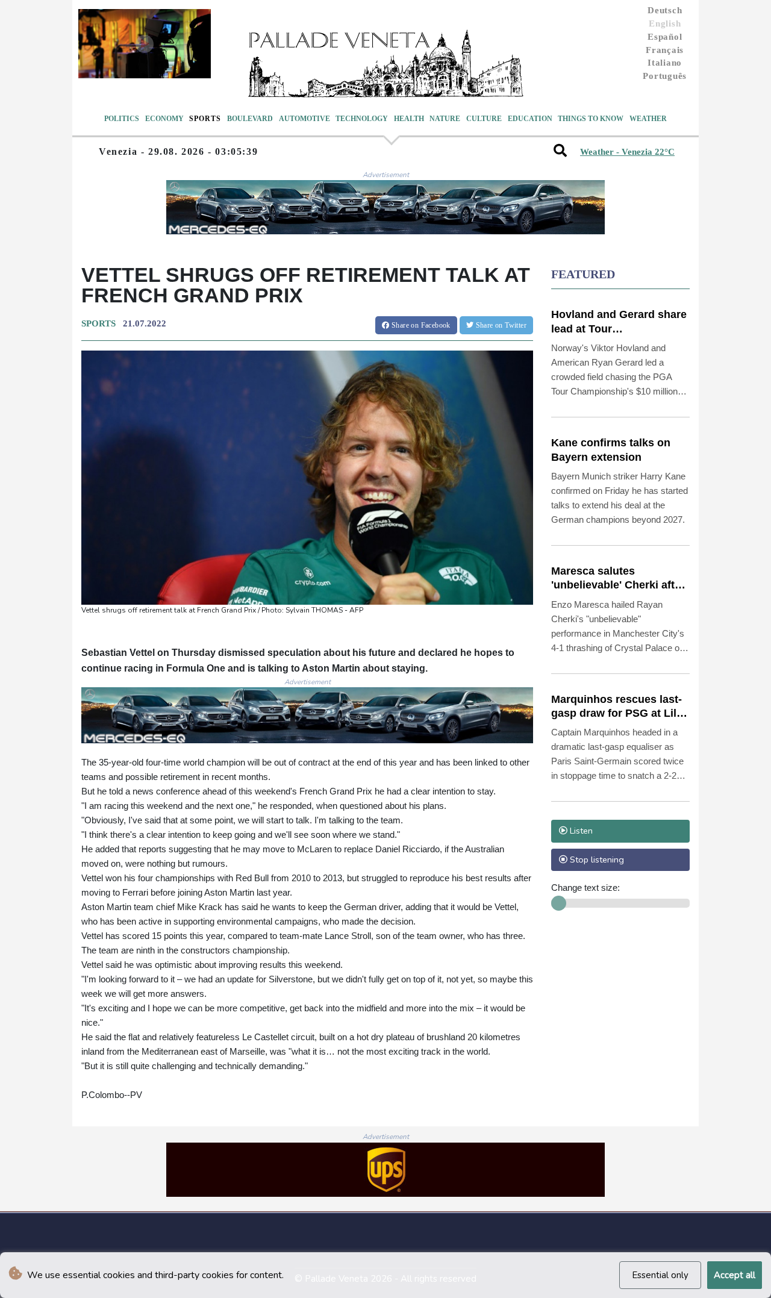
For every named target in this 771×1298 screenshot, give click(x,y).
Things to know (590, 118)
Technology (362, 118)
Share (420, 325)
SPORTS (98, 323)
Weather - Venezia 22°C (627, 152)
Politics (121, 118)
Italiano (665, 62)
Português (665, 76)
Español (665, 37)
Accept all (734, 1275)
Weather (648, 118)
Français (665, 50)
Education (530, 118)
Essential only (660, 1275)
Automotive (304, 118)
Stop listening (595, 859)
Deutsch (665, 10)
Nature (444, 118)
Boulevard (250, 118)
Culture (484, 118)
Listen (580, 831)
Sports (205, 118)
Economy (164, 118)
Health (409, 118)
